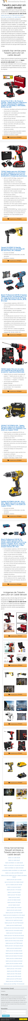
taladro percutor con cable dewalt (10, 15)
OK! (23, 1019)
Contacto (3, 991)
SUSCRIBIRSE (6, 1015)
